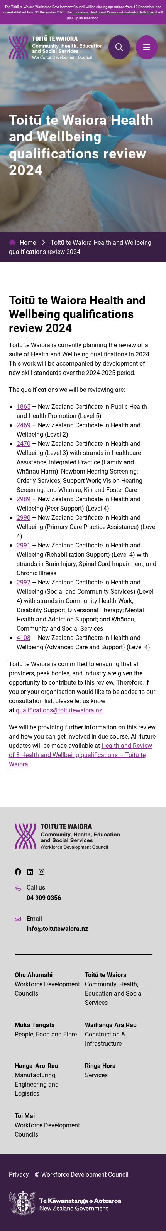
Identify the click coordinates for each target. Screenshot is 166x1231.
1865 (23, 406)
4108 (23, 637)
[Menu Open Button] (146, 47)
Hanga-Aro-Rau (37, 1079)
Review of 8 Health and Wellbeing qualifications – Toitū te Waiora (80, 754)
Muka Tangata (46, 1029)
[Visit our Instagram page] (41, 872)
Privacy (19, 1174)
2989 (23, 499)
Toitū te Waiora (114, 988)
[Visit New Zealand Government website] (65, 1203)
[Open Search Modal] (119, 47)
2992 (23, 582)
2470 (23, 443)
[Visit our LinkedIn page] (30, 872)
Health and (117, 745)
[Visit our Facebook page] (18, 872)
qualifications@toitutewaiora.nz (59, 710)
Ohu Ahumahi (47, 984)
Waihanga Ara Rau (111, 1034)
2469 (23, 425)
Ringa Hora (100, 1070)
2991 (23, 545)
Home (28, 242)
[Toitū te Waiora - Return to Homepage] (56, 47)
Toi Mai (47, 1125)
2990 (23, 517)
